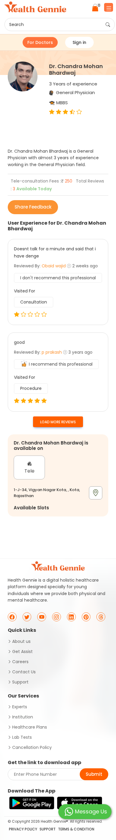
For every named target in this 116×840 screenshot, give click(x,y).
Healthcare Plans (29, 727)
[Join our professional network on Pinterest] (86, 616)
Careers (20, 662)
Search (16, 24)
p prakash (52, 352)
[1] (16, 314)
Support (20, 682)
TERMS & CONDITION (76, 829)
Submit (94, 774)
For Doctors (40, 42)
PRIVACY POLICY (23, 829)
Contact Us (24, 672)
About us (21, 641)
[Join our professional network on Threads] (100, 616)
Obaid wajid (54, 266)
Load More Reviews (58, 421)
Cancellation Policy (32, 747)
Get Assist (22, 651)
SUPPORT (48, 829)
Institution (22, 717)
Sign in (79, 42)
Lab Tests (22, 737)
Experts (19, 707)
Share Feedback (33, 207)
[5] (16, 401)
